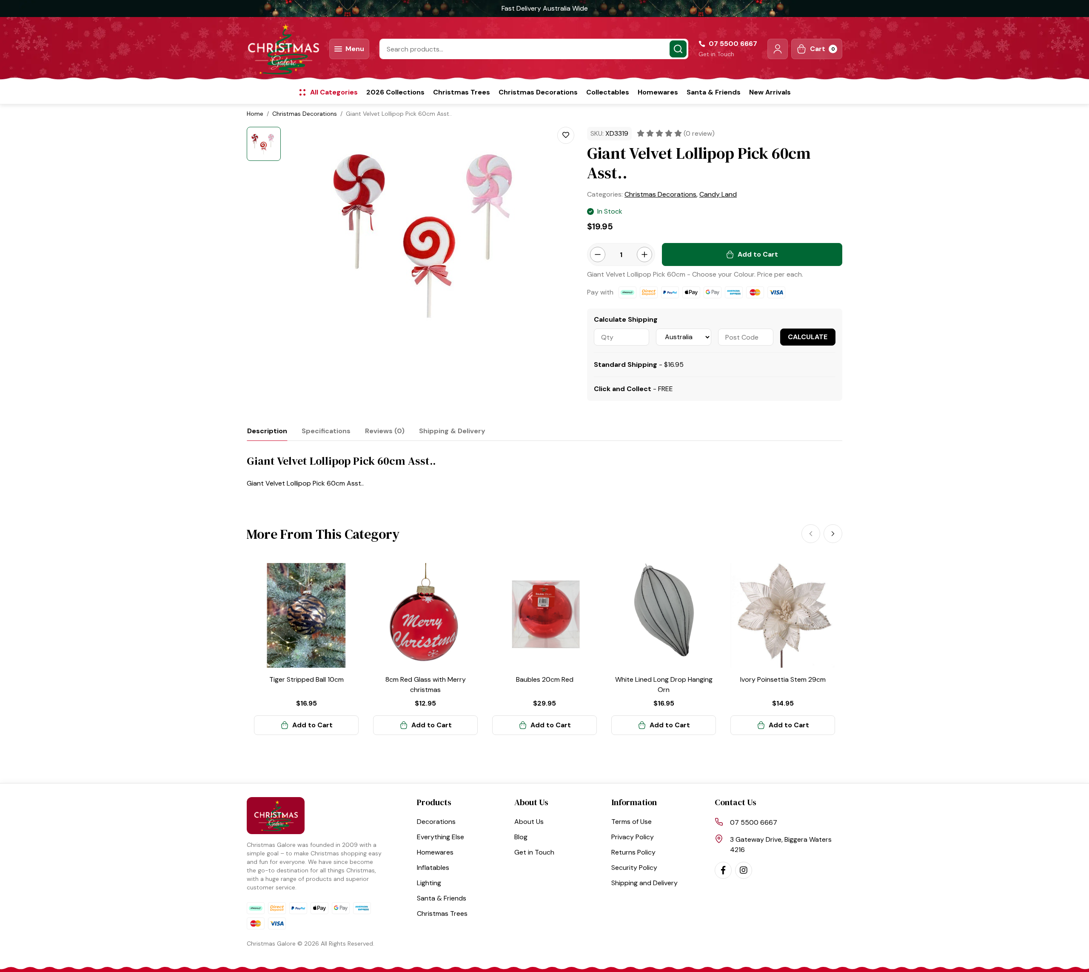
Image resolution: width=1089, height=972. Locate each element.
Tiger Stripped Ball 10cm (306, 679)
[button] (777, 49)
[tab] (267, 430)
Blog (520, 836)
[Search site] (678, 48)
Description (267, 430)
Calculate (807, 336)
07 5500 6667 (753, 822)
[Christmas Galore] (283, 49)
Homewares (658, 92)
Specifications (326, 430)
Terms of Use (631, 821)
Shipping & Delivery (452, 430)
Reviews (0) (385, 430)
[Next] (833, 533)
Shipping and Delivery (644, 882)
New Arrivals (770, 92)
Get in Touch (716, 54)
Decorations (436, 821)
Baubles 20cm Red (544, 679)
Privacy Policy (632, 836)
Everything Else (440, 836)
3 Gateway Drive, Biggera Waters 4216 (781, 844)
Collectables (607, 92)
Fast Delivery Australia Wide (545, 8)
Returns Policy (633, 852)
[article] (306, 649)
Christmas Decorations (538, 92)
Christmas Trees (461, 92)
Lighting (429, 882)
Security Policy (634, 867)
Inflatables (433, 867)
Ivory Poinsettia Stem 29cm (783, 679)
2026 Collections (395, 92)
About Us (529, 821)
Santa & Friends (714, 92)
